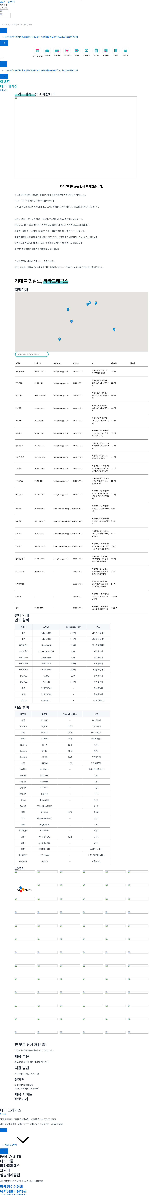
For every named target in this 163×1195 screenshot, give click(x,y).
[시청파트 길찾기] (131, 433)
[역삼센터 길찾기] (131, 508)
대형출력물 (48, 36)
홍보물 (24, 36)
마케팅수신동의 (11, 1186)
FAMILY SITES (11, 1145)
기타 (76, 36)
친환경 (71, 36)
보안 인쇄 (40, 36)
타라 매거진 (9, 86)
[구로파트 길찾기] (131, 468)
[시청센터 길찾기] (131, 533)
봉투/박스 (57, 36)
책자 (20, 36)
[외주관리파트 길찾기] (131, 583)
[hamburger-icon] (3, 30)
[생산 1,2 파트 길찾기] (131, 571)
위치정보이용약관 (13, 1191)
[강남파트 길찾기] (131, 407)
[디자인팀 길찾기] (131, 596)
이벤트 (5, 81)
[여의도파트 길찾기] (131, 480)
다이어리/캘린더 (11, 36)
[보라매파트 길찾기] (131, 494)
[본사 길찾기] (131, 607)
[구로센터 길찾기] (131, 546)
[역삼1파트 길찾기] (131, 382)
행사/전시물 (32, 36)
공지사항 (3, 7)
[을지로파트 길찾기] (131, 445)
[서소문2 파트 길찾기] (131, 371)
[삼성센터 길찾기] (131, 520)
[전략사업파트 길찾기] (131, 558)
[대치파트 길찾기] (131, 420)
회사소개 (3, 4)
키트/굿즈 (65, 36)
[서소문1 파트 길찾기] (131, 456)
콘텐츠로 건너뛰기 (7, 1)
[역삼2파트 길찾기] (131, 395)
